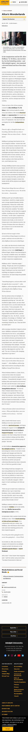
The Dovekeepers (19, 117)
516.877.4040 (7, 592)
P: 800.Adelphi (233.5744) (14, 650)
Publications (5, 25)
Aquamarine (13, 115)
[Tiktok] (15, 655)
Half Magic (18, 250)
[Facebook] (5, 655)
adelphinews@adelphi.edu (10, 587)
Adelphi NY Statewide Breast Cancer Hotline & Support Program (13, 430)
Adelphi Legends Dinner (9, 548)
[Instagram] (12, 655)
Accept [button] (8, 728)
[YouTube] (19, 655)
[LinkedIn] (23, 655)
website (11, 507)
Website (5, 596)
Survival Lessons (14, 425)
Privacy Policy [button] (12, 724)
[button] (13, 2)
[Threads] (9, 655)
